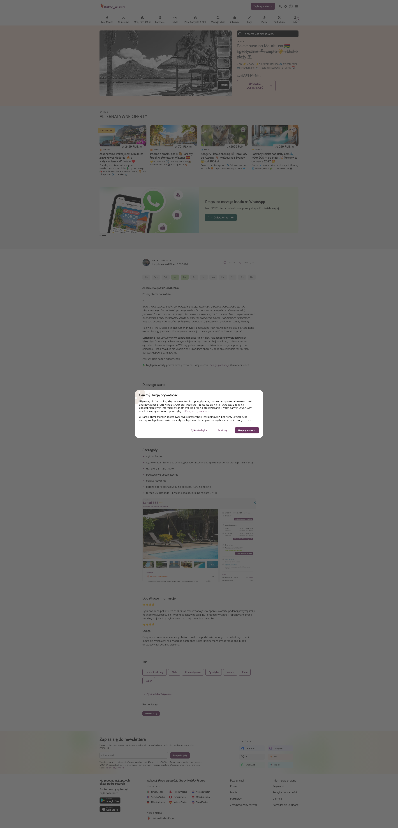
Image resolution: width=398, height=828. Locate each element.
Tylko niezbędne (199, 430)
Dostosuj (222, 430)
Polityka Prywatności (196, 411)
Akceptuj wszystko (247, 430)
